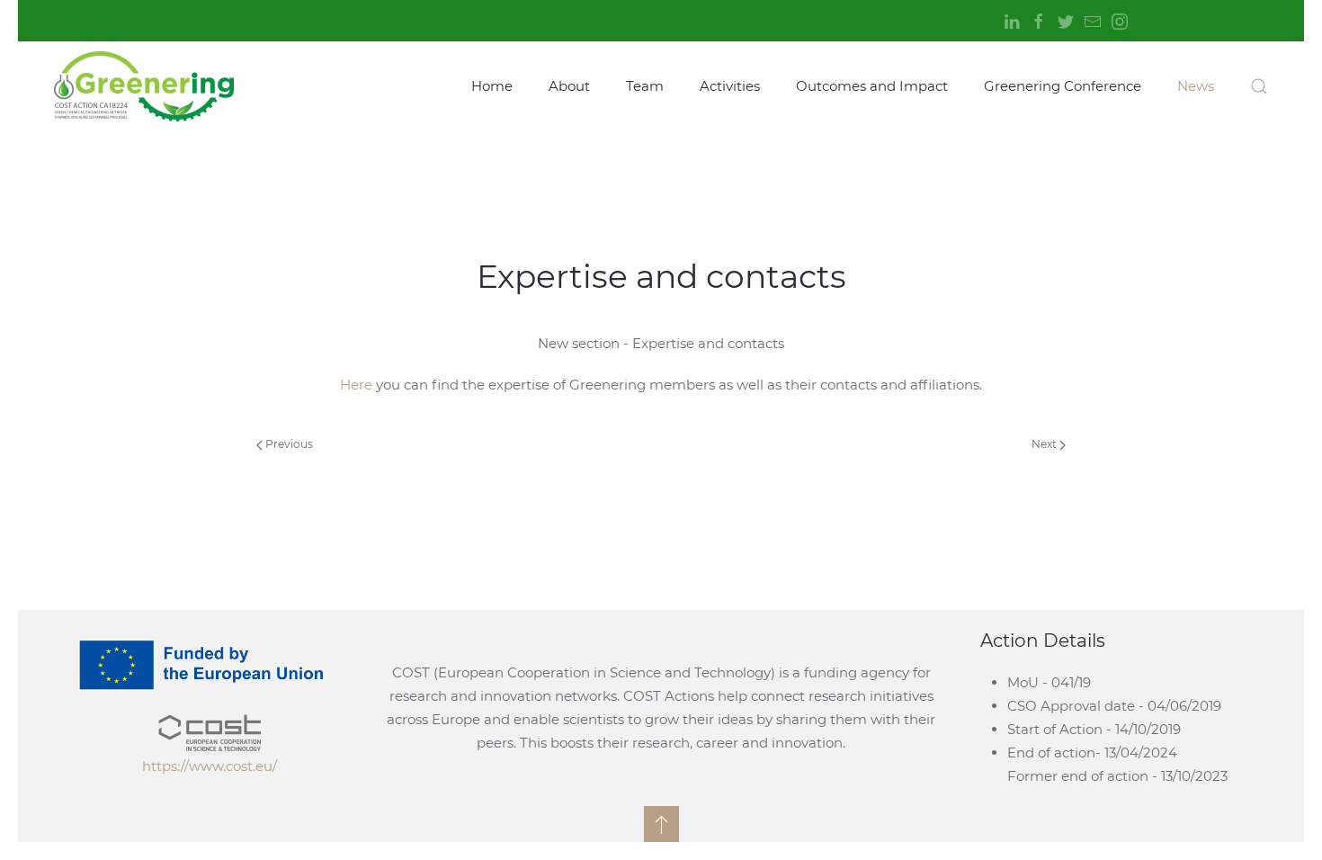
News (1195, 85)
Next (1045, 444)
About (569, 85)
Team (645, 85)
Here (358, 384)
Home (492, 85)
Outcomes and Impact (872, 85)
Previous (288, 444)
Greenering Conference (1062, 85)
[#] (661, 824)
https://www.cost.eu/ (209, 766)
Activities (730, 85)
